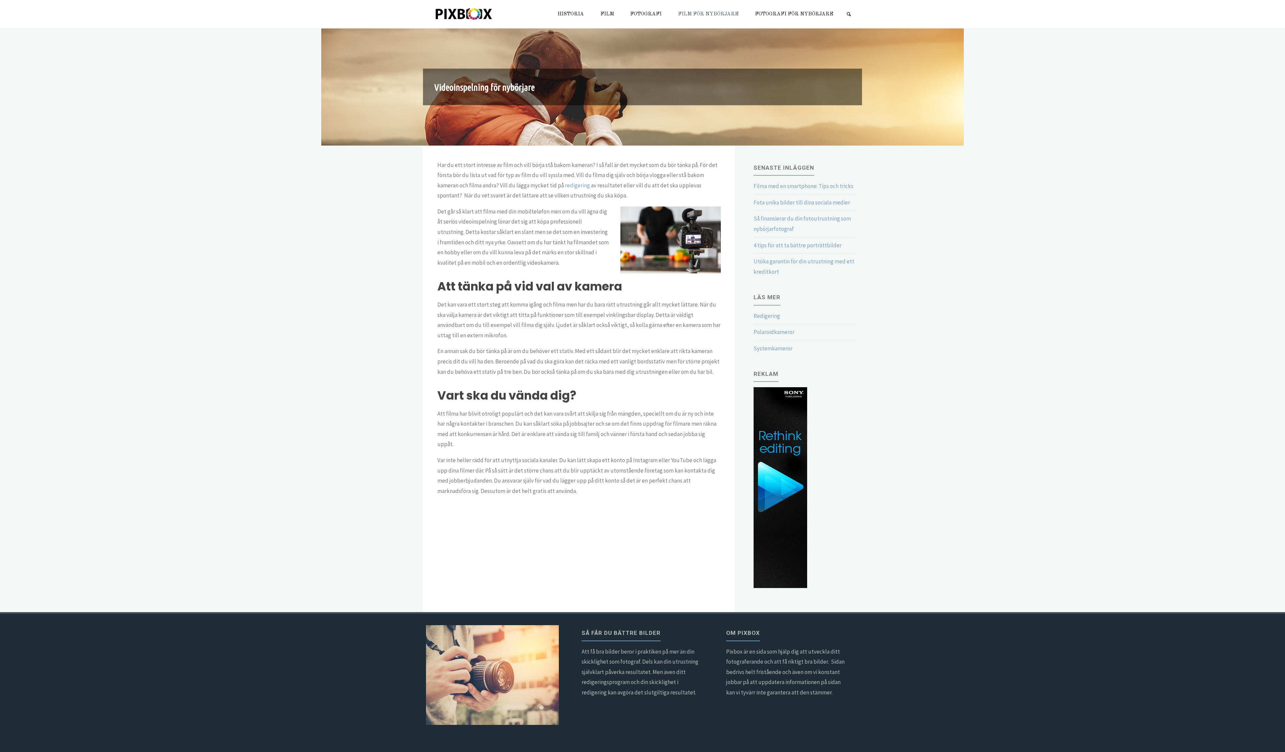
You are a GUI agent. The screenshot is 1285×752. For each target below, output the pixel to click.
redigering (577, 185)
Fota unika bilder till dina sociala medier (802, 202)
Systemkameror (773, 348)
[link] (849, 14)
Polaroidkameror (774, 332)
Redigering (767, 316)
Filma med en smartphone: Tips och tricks (803, 186)
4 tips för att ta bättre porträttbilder (798, 245)
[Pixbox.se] (464, 14)
